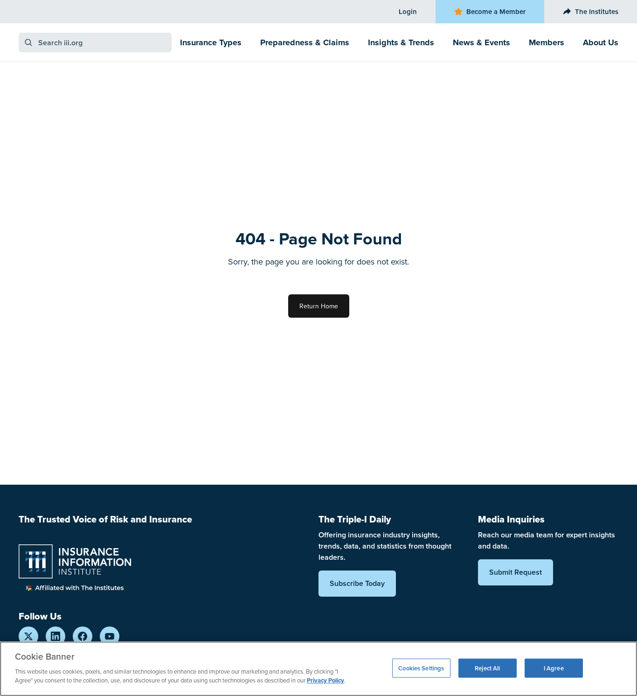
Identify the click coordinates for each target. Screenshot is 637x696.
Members (546, 42)
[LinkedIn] (55, 636)
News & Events (481, 42)
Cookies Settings (421, 667)
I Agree (554, 667)
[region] (318, 668)
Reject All (487, 667)
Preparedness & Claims (304, 42)
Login (408, 11)
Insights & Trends (401, 42)
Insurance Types (211, 42)
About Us (600, 42)
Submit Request (515, 572)
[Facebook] (82, 636)
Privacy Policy (325, 680)
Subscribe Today (357, 583)
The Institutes (596, 11)
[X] (28, 636)
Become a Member (496, 11)
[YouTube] (109, 636)
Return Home (318, 306)
